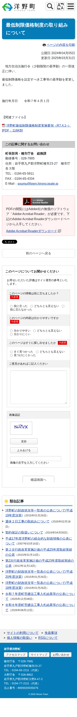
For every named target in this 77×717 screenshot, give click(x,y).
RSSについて (48, 637)
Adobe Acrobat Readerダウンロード (31, 231)
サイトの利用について (22, 633)
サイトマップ (39, 654)
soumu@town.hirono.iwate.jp (38, 183)
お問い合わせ (61, 654)
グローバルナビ (70, 6)
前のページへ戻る (38, 253)
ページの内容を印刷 (61, 44)
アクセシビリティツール (60, 6)
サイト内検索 (50, 6)
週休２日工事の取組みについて (27, 521)
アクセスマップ (15, 654)
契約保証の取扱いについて (24, 532)
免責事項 (51, 633)
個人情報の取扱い (19, 637)
